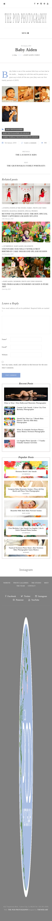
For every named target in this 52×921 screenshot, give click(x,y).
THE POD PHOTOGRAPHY (18, 910)
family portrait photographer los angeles (20, 137)
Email (4, 347)
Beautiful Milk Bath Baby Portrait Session (26, 511)
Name (4, 339)
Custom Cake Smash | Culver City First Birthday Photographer (31, 408)
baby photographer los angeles (16, 133)
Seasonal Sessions (16, 211)
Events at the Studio (18, 208)
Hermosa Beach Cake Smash (26, 471)
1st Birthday (8, 246)
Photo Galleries (20, 583)
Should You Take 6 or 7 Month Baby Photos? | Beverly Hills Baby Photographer (30, 420)
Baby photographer (14, 129)
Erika (15, 55)
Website (4, 355)
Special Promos (31, 211)
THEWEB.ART (42, 910)
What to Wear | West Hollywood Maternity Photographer (25, 403)
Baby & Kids (29, 55)
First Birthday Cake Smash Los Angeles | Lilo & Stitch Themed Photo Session (26, 529)
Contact (31, 586)
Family (37, 55)
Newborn (17, 281)
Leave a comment (30, 143)
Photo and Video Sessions (32, 281)
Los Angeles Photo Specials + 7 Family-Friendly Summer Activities (31, 442)
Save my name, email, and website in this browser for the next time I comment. (24, 366)
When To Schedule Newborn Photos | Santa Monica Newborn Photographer (31, 431)
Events (6, 208)
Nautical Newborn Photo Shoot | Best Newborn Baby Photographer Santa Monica (26, 549)
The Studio (36, 583)
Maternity (26, 493)
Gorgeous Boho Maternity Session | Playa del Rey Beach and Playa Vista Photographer (26, 490)
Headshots (28, 246)
